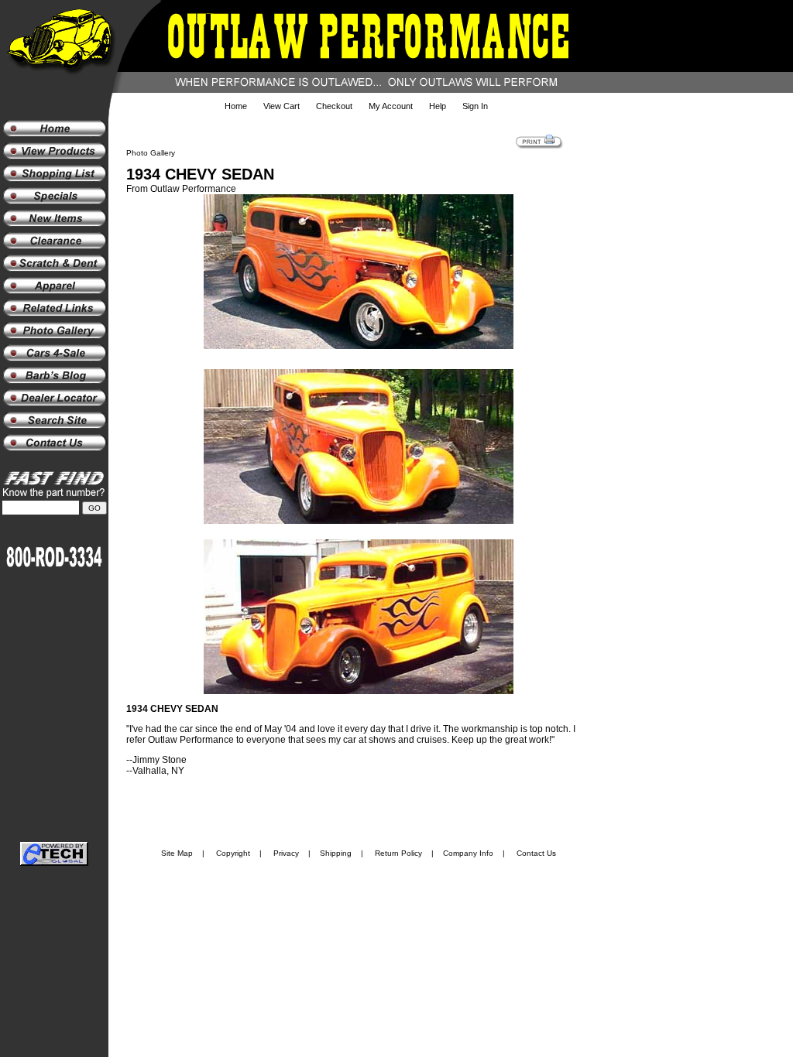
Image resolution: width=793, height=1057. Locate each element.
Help (437, 106)
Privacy (286, 853)
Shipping (336, 853)
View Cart (281, 106)
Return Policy (398, 853)
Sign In (475, 106)
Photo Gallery (150, 153)
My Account (391, 106)
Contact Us (536, 853)
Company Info (468, 853)
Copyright (233, 853)
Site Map (177, 853)
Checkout (334, 106)
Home (236, 106)
